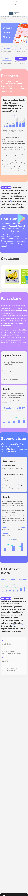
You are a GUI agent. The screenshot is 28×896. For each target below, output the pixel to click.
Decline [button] (16, 13)
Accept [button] (11, 13)
